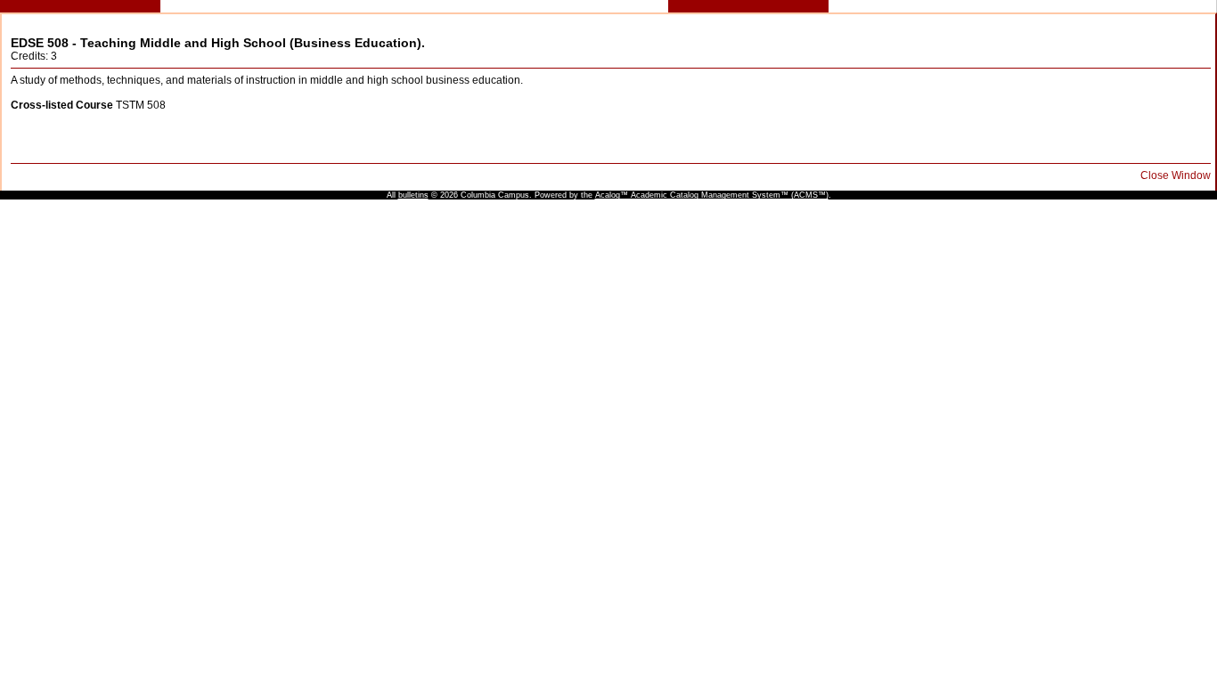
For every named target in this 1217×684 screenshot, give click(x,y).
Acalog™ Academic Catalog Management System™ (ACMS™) (712, 195)
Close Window (1175, 175)
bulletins (413, 195)
